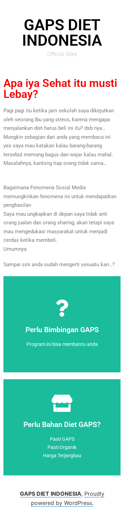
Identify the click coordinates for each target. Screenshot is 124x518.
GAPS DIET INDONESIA (50, 493)
